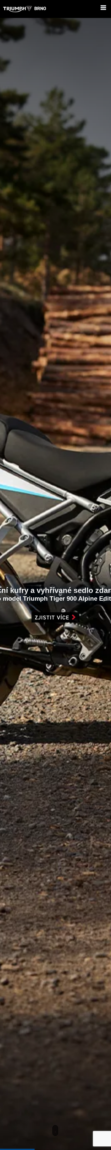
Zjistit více (52, 617)
